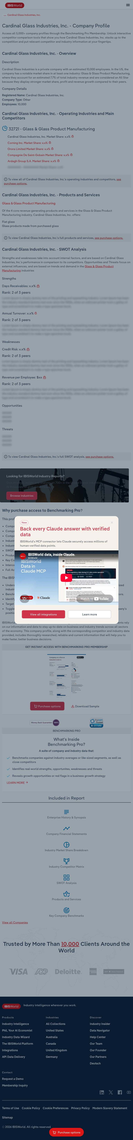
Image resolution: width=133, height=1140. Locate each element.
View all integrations (43, 614)
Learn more (89, 614)
